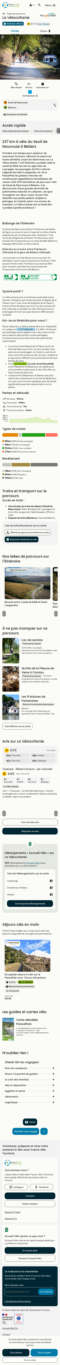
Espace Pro (11, 1218)
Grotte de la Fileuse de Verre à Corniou (38, 670)
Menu (48, 5)
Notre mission (30, 1203)
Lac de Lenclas (32, 640)
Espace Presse (12, 1212)
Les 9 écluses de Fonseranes (33, 699)
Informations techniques (15, 130)
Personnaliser (30, 1360)
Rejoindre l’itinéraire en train (23, 539)
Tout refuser (16, 1352)
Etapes (45, 30)
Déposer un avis (30, 831)
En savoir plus (30, 1250)
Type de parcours (16, 13)
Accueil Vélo (33, 862)
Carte (32, 1122)
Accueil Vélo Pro (10, 1328)
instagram (18, 1187)
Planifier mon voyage (25, 1131)
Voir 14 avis (43, 23)
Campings (12, 880)
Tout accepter (44, 1352)
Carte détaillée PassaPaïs (27, 1022)
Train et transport (43, 130)
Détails (15, 30)
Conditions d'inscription (18, 1301)
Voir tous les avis (30, 822)
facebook (44, 1187)
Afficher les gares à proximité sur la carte (29, 532)
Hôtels (10, 894)
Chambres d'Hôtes (17, 887)
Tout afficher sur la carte (17, 726)
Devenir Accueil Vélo (30, 1258)
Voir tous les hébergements (30, 903)
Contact (30, 1195)
